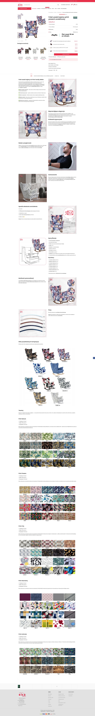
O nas (49, 702)
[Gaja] (62, 686)
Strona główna (51, 12)
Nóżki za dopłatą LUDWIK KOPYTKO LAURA (61, 47)
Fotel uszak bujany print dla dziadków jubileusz (36, 59)
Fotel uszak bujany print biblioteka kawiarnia (28, 59)
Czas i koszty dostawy (61, 697)
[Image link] (22, 694)
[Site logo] (20, 4)
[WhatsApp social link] (55, 70)
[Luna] (72, 686)
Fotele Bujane (59, 12)
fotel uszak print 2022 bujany (56, 68)
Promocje (49, 699)
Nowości (49, 695)
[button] (18, 41)
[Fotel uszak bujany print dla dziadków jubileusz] (35, 50)
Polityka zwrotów (61, 699)
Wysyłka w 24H (50, 697)
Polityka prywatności (61, 695)
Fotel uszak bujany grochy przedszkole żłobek (20, 59)
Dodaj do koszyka (65, 54)
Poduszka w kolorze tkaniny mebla (59, 44)
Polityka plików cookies (62, 702)
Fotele (55, 12)
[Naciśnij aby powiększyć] (26, 40)
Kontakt (49, 704)
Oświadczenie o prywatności (60, 705)
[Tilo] (33, 686)
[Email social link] (54, 70)
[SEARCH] (58, 5)
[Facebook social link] (19, 1)
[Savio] (42, 686)
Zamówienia (70, 695)
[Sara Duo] (52, 686)
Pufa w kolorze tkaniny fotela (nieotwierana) (60, 50)
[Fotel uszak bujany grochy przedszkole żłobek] (20, 50)
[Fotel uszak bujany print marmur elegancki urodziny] (43, 50)
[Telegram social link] (56, 70)
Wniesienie (50, 706)
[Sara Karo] (23, 686)
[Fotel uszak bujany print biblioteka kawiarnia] (28, 50)
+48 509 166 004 (21, 702)
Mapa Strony (20, 705)
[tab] (31, 75)
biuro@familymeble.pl (22, 704)
